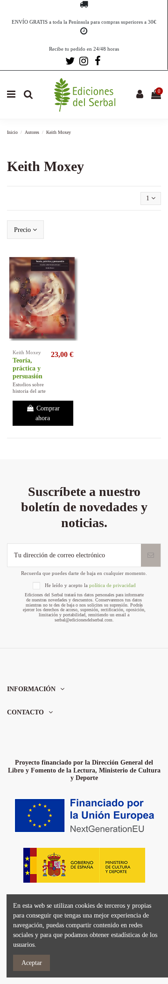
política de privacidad (112, 585)
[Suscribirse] (151, 555)
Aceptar (31, 962)
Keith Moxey (27, 352)
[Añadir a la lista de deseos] (71, 266)
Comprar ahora (47, 413)
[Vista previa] (71, 282)
